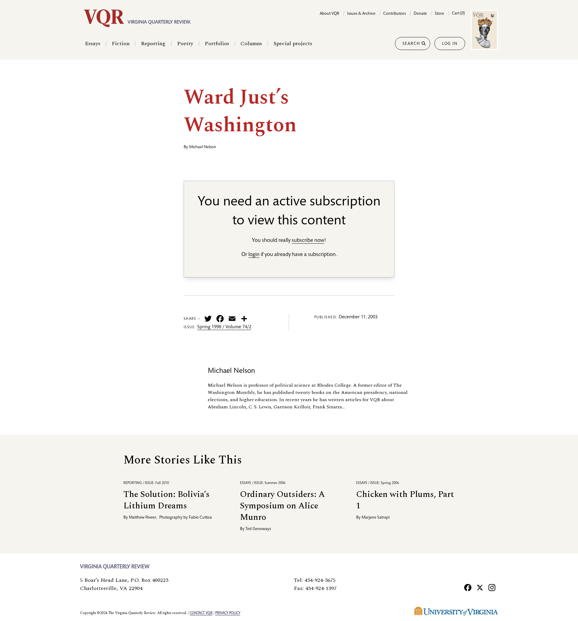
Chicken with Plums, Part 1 (405, 500)
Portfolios (217, 43)
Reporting (153, 43)
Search (411, 44)
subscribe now (308, 240)
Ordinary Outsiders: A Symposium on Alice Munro (282, 506)
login (253, 254)
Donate (420, 14)
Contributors (394, 14)
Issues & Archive (361, 14)
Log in (450, 44)
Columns (251, 43)
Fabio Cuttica (200, 518)
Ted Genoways (258, 529)
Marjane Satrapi (376, 518)
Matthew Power (142, 518)
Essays (92, 43)
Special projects (292, 43)
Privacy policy (227, 613)
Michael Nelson (202, 147)
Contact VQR (201, 613)
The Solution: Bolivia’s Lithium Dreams (166, 500)
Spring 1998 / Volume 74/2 (224, 327)
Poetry (185, 43)
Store (439, 14)
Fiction (120, 43)
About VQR (329, 14)
